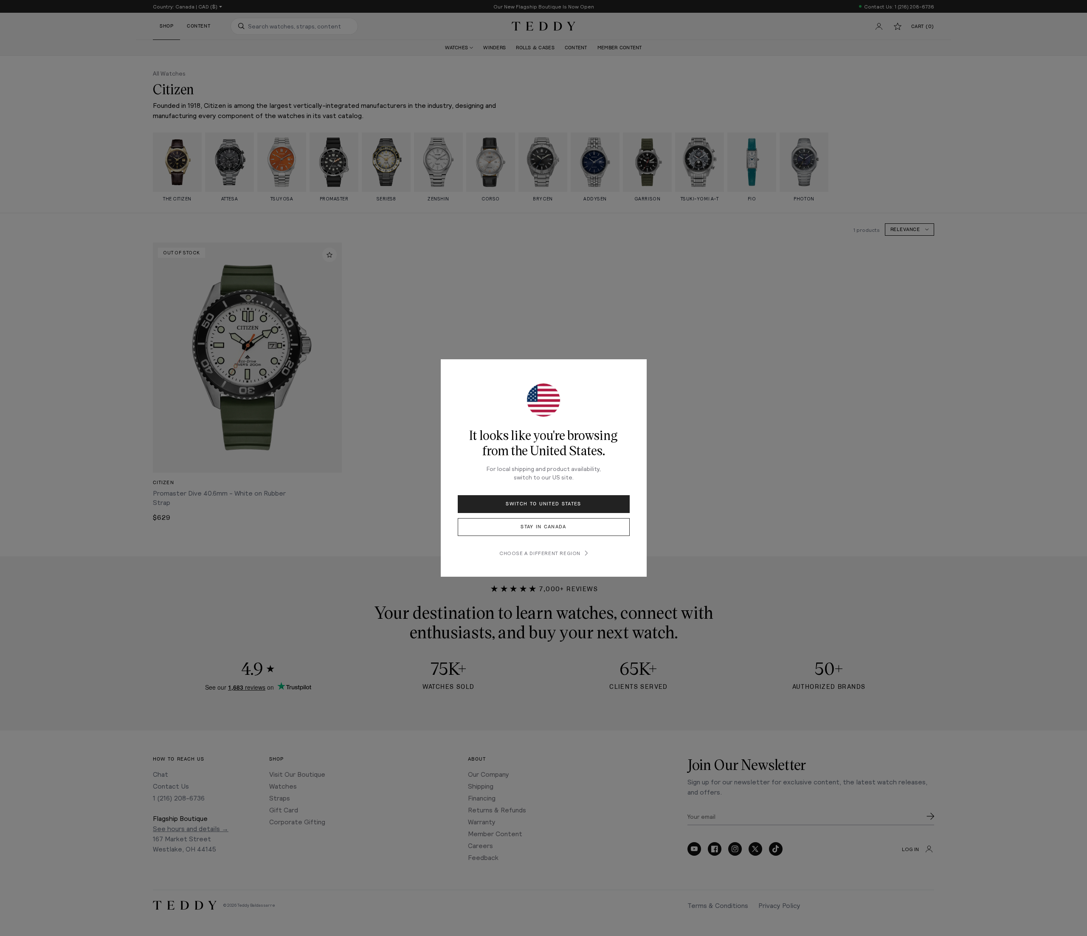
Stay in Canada (543, 526)
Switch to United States (543, 504)
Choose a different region (539, 553)
